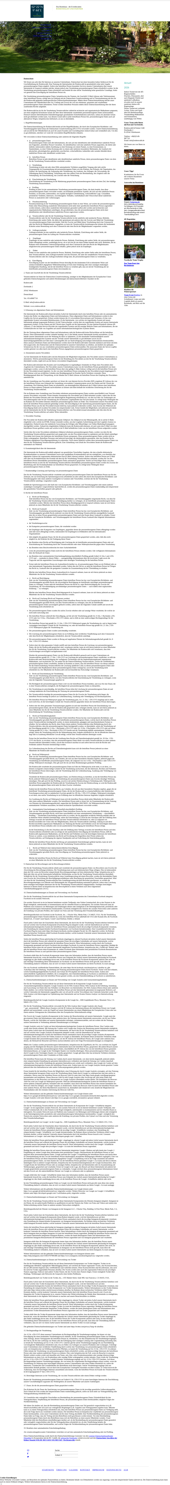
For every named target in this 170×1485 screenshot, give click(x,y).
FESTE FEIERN (43, 33)
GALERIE (46, 30)
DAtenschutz (114, 1470)
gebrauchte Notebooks (69, 1438)
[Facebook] (27, 1454)
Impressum (98, 1470)
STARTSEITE (45, 25)
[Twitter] (28, 1457)
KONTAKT (45, 39)
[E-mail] (28, 1450)
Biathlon (132, 295)
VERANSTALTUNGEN (41, 28)
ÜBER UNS (61, 1470)
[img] (37, 11)
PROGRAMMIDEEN (41, 36)
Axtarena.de (135, 202)
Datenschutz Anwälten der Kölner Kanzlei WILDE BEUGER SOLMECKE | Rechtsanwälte (70, 1439)
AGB (126, 1470)
